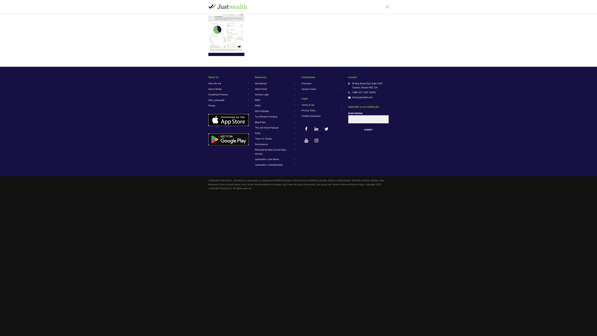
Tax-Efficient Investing (266, 116)
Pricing (211, 105)
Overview (306, 83)
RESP (257, 100)
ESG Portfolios (262, 111)
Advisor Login (262, 94)
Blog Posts (260, 122)
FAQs (257, 133)
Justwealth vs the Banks (267, 159)
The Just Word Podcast (266, 127)
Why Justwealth (216, 100)
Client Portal (261, 89)
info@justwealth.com (362, 97)
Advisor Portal (309, 89)
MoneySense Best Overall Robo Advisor (270, 151)
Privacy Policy (309, 110)
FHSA (258, 105)
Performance (261, 144)
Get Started (261, 83)
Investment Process (218, 94)
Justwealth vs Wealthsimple (269, 164)
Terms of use (308, 105)
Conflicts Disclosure (311, 116)
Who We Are (214, 83)
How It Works (215, 89)
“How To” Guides (263, 138)
